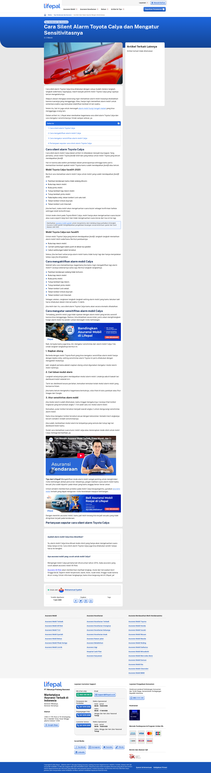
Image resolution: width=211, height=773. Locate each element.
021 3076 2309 (85, 725)
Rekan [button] (103, 9)
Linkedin (81, 752)
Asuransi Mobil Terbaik (54, 621)
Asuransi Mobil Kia (136, 664)
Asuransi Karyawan (94, 656)
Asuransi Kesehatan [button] (88, 9)
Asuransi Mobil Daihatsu (138, 647)
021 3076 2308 (85, 715)
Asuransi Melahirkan (95, 643)
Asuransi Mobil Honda (137, 626)
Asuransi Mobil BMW (137, 673)
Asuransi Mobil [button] (69, 9)
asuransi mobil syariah (64, 223)
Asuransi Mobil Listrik (53, 647)
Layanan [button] (142, 3)
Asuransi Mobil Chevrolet (138, 669)
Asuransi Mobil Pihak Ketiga (56, 643)
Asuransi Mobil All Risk (54, 626)
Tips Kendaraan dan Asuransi (63, 15)
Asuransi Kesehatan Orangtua (99, 626)
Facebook (81, 747)
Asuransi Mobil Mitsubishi (139, 651)
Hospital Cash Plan (94, 651)
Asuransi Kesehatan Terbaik (98, 621)
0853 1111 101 (138, 698)
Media (50, 15)
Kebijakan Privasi (160, 767)
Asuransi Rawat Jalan (95, 639)
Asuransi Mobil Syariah (54, 634)
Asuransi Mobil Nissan (137, 634)
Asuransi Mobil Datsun (137, 660)
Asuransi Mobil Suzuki (137, 630)
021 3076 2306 (85, 707)
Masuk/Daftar (159, 3)
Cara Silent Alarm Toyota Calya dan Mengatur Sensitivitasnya (89, 15)
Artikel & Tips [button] (116, 9)
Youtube (109, 747)
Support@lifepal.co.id (106, 695)
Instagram (95, 747)
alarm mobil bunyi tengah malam (92, 108)
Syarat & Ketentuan (144, 767)
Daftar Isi (50, 123)
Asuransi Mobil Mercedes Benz (141, 656)
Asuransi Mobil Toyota (137, 621)
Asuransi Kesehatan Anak (97, 634)
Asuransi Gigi (92, 647)
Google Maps (53, 725)
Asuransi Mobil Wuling (137, 643)
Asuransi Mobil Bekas (53, 639)
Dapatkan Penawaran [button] (153, 9)
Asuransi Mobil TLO (52, 630)
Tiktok (121, 747)
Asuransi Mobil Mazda (137, 639)
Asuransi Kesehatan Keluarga (98, 630)
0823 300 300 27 (86, 695)
